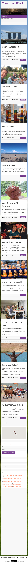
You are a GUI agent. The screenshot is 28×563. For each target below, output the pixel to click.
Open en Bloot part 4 (11, 46)
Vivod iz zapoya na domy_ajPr (9, 475)
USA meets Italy (16, 483)
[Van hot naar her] (14, 74)
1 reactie (14, 176)
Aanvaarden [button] (13, 561)
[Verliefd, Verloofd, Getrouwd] (14, 190)
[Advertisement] (14, 504)
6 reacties (15, 417)
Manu (4, 377)
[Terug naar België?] (14, 352)
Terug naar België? (10, 365)
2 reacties (15, 337)
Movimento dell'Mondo (13, 3)
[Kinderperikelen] (14, 113)
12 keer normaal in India (12, 404)
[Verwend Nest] (14, 152)
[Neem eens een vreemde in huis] (14, 309)
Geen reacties (15, 59)
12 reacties (15, 217)
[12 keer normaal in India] (14, 392)
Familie (11, 18)
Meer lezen (23, 59)
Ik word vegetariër (16, 479)
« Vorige (4, 423)
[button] (11, 431)
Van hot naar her (9, 86)
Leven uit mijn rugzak (17, 486)
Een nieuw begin (19, 475)
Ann (4, 59)
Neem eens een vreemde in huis (14, 323)
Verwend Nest (8, 165)
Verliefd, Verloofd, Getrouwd (10, 204)
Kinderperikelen (9, 126)
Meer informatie (20, 561)
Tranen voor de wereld (12, 282)
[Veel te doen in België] (14, 230)
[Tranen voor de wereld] (14, 269)
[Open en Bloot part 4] (14, 34)
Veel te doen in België (11, 242)
